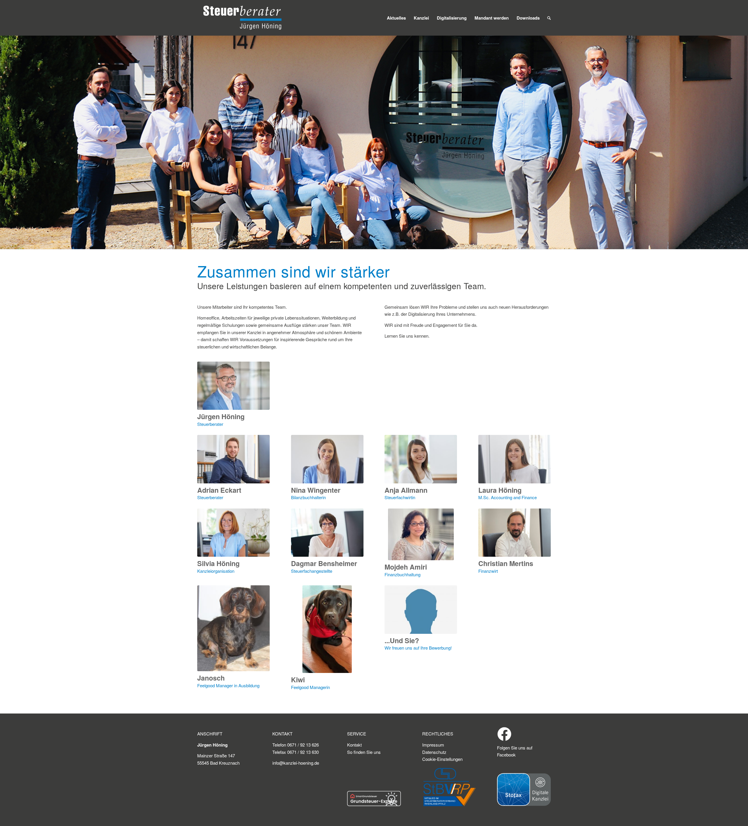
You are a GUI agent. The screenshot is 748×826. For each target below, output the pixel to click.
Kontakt (354, 745)
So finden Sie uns (364, 752)
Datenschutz (434, 752)
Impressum (433, 745)
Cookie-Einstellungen (442, 759)
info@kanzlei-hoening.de (295, 763)
